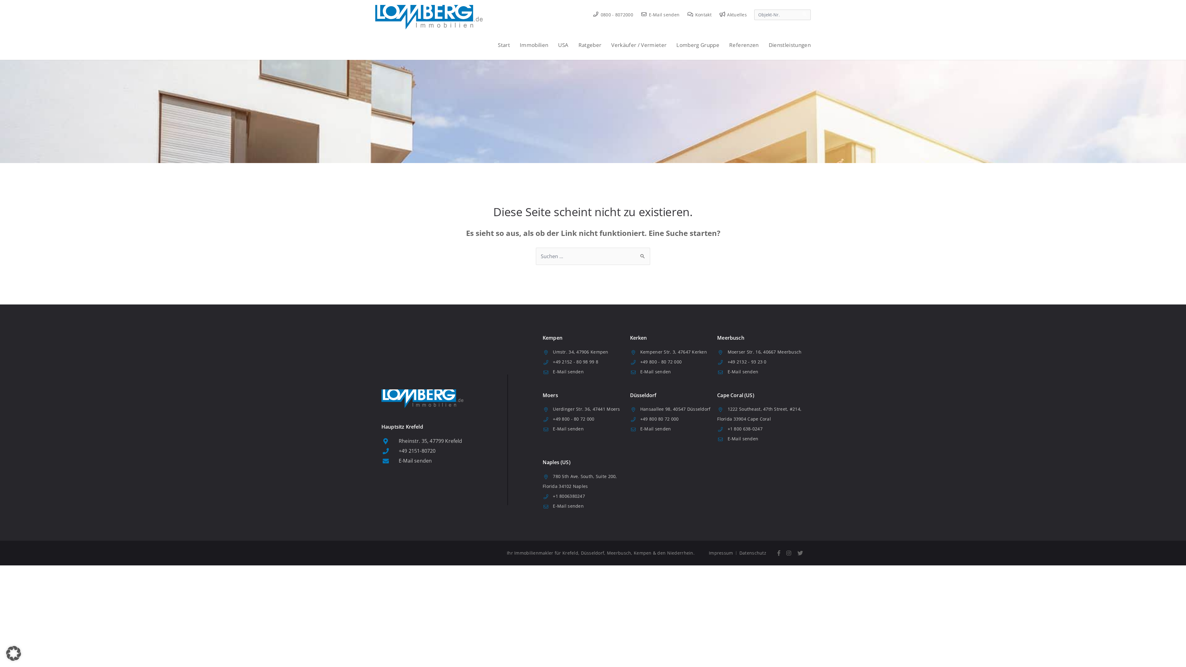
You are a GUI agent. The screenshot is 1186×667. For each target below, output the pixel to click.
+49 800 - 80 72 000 (661, 362)
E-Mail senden (663, 15)
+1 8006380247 (569, 496)
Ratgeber (590, 44)
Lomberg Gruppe (697, 44)
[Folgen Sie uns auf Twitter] (800, 553)
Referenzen (744, 44)
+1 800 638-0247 (745, 429)
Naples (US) (556, 462)
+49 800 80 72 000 (659, 419)
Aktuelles (736, 15)
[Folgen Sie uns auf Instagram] (789, 553)
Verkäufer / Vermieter (639, 44)
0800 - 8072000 (616, 15)
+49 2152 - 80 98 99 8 (575, 362)
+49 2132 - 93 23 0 (747, 362)
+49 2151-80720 (417, 450)
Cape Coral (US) (735, 395)
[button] (13, 653)
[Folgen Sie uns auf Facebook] (779, 553)
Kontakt (703, 15)
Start (504, 44)
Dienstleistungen (790, 44)
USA (563, 44)
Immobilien (534, 44)
